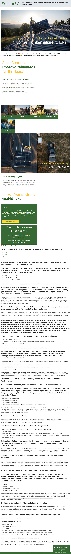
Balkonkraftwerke (38, 2)
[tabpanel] (35, 175)
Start (23, 2)
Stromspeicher (5, 258)
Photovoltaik (29, 2)
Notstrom (24, 4)
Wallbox (3, 256)
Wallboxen (55, 2)
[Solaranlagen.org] (10, 3)
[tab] (36, 98)
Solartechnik (4, 252)
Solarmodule (47, 2)
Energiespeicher (63, 2)
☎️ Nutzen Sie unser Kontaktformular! (9, 245)
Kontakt (30, 4)
